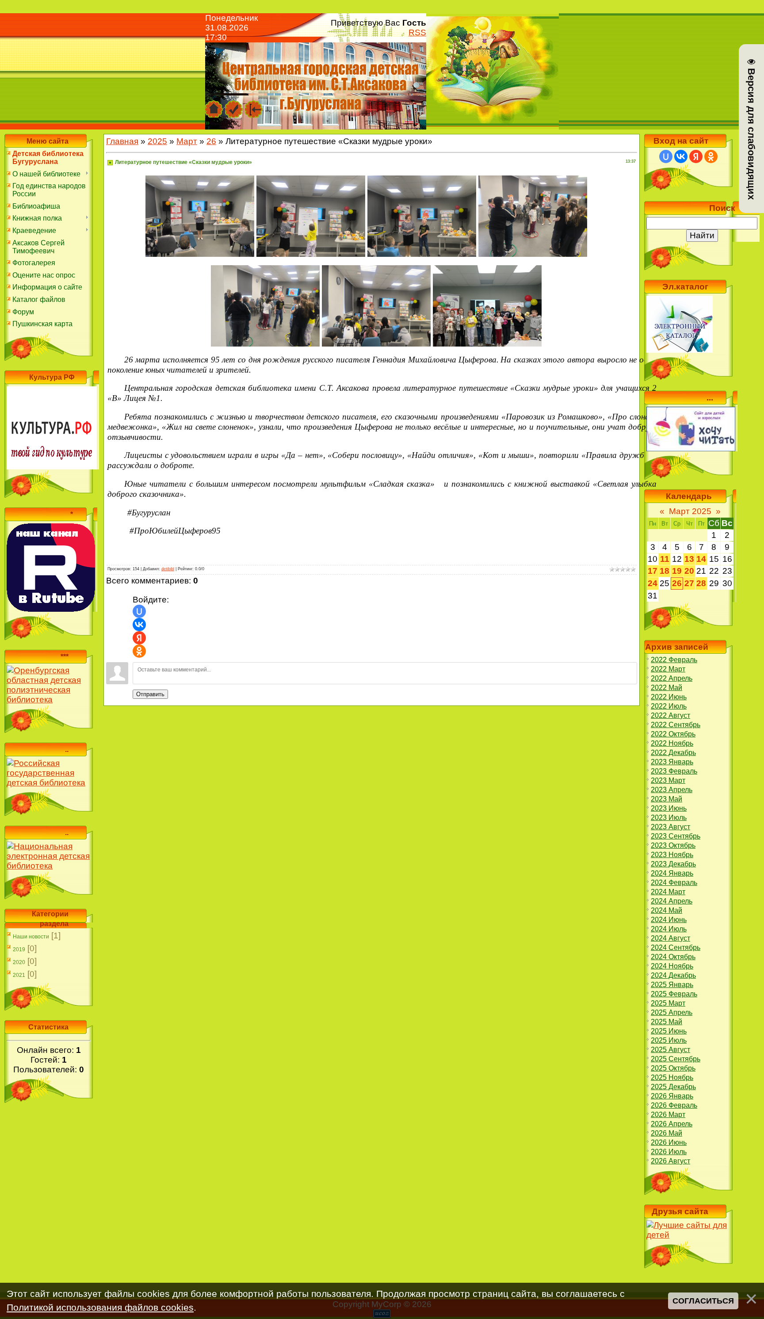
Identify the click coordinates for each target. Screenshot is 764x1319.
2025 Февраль (674, 994)
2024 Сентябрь (675, 947)
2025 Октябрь (673, 1068)
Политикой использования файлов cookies (100, 1307)
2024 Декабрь (673, 975)
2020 (19, 962)
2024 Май (666, 910)
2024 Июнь (669, 919)
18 (664, 571)
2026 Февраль (674, 1105)
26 (211, 141)
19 (677, 571)
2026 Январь (672, 1096)
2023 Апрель (671, 789)
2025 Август (670, 1049)
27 (689, 583)
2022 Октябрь (673, 734)
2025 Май (666, 1021)
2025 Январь (672, 984)
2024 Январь (672, 873)
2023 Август (670, 827)
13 (689, 559)
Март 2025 (690, 511)
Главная (122, 141)
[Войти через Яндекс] (139, 637)
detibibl (167, 569)
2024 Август (670, 938)
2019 (19, 949)
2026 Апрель (671, 1124)
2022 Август (670, 715)
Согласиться (703, 1300)
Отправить (150, 694)
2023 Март (668, 780)
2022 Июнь (669, 697)
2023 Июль (669, 817)
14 (701, 559)
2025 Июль (669, 1040)
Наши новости (31, 937)
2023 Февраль (674, 771)
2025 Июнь (669, 1031)
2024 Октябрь (673, 957)
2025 (157, 141)
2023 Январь (672, 762)
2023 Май (666, 799)
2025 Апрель (671, 1012)
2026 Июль (669, 1151)
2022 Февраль (674, 659)
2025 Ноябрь (672, 1077)
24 (652, 583)
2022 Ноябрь (672, 743)
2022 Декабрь (673, 752)
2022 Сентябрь (675, 724)
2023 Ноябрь (672, 854)
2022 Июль (669, 706)
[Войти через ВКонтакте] (139, 624)
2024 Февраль (674, 882)
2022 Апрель (671, 678)
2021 (19, 975)
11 (664, 559)
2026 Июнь (669, 1142)
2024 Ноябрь (672, 966)
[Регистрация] (234, 104)
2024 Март (668, 892)
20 (689, 571)
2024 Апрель (671, 901)
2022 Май (666, 687)
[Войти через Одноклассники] (139, 651)
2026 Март (668, 1114)
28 (701, 583)
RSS (417, 32)
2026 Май (666, 1133)
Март (186, 141)
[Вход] (254, 104)
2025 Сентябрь (675, 1059)
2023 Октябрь (673, 845)
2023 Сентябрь (675, 836)
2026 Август (670, 1161)
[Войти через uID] (139, 611)
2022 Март (668, 669)
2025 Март (668, 1003)
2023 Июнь (669, 808)
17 (652, 571)
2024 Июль (669, 929)
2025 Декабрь (673, 1086)
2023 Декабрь (673, 864)
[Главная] (214, 104)
